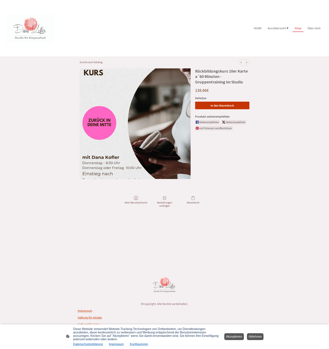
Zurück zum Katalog (91, 62)
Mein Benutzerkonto (136, 202)
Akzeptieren (234, 336)
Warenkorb (193, 202)
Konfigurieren (139, 344)
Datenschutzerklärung (88, 344)
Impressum (85, 311)
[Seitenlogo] (30, 28)
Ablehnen (255, 336)
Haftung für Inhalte (90, 317)
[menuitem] (241, 62)
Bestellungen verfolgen (164, 204)
